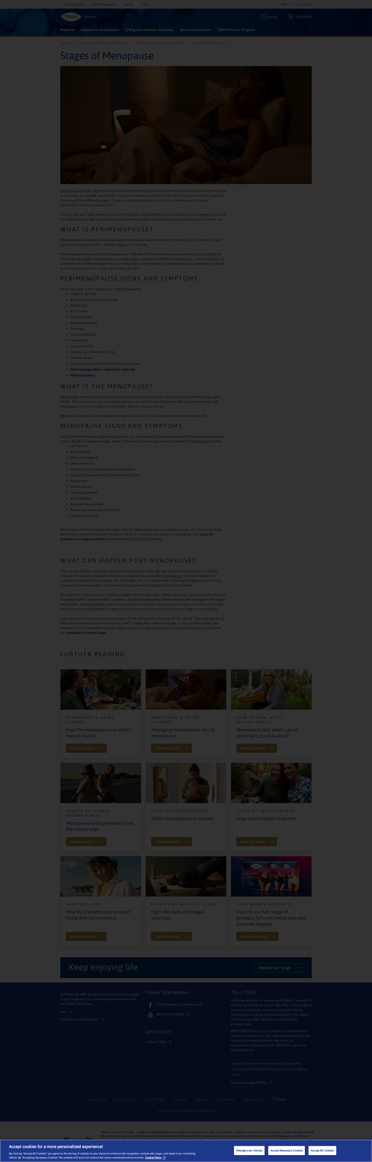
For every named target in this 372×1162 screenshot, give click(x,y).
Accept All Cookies (322, 1150)
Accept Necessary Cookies (286, 1150)
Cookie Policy (153, 1157)
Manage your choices (249, 1150)
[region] (186, 1151)
